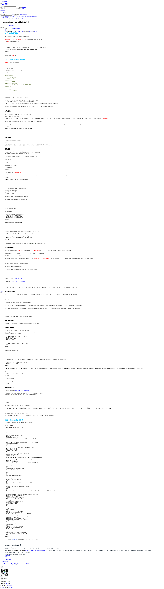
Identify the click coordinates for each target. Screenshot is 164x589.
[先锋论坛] (4, 4)
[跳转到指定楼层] (16, 28)
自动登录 (20, 7)
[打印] (10, 19)
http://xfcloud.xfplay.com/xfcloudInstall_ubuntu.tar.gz (36, 550)
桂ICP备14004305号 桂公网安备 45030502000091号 (28, 563)
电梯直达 (7, 28)
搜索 (13, 14)
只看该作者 (20, 31)
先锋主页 (5, 12)
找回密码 (24, 7)
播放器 (25, 14)
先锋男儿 (3, 291)
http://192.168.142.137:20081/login (18, 281)
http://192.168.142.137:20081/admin (20, 278)
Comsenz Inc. (9, 585)
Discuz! (7, 583)
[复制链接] (11, 25)
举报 (10, 559)
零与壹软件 (13, 563)
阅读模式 (36, 31)
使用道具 (7, 559)
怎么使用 (29, 14)
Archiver (9, 563)
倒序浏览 (31, 31)
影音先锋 (22, 14)
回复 (6, 556)
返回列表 (3, 17)
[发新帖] (7, 17)
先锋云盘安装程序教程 (32, 16)
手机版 (5, 563)
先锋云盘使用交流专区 (15, 16)
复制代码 (7, 51)
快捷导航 (3, 10)
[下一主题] (20, 19)
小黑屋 (2, 563)
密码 (2, 8)
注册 (23, 8)
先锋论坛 (3, 16)
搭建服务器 (23, 16)
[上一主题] (14, 19)
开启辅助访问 (4, 1)
